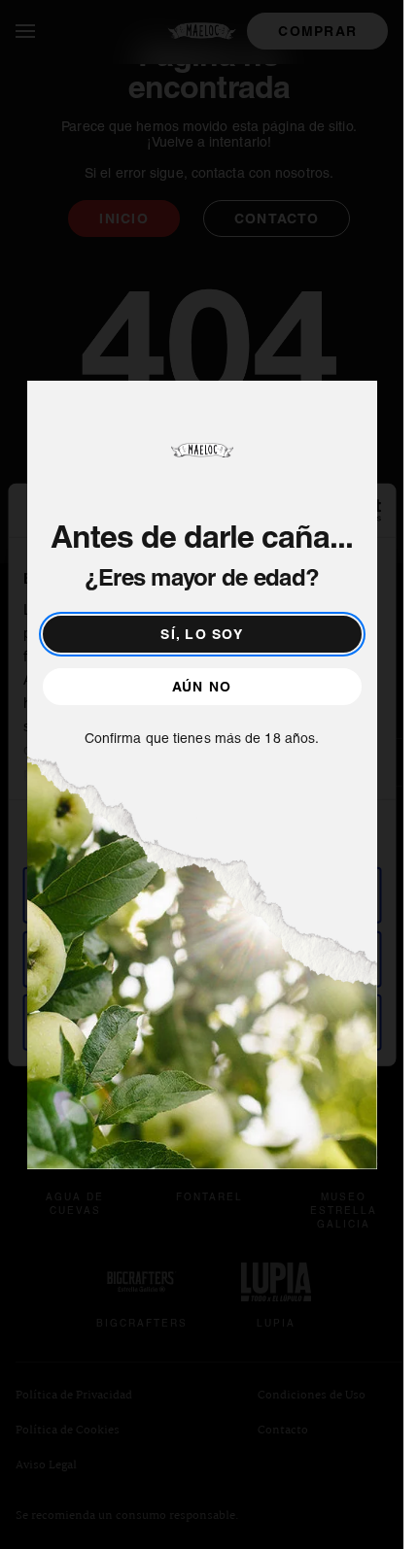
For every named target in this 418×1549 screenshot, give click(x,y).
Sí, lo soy (201, 634)
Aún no (202, 686)
